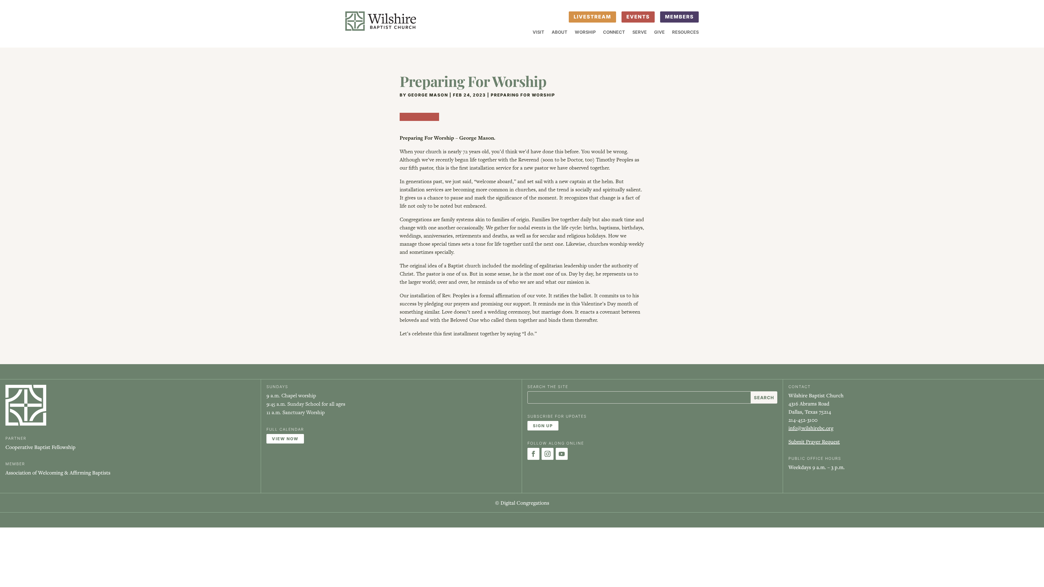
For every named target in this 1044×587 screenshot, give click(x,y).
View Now (285, 438)
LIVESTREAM (592, 17)
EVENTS (638, 17)
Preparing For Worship (523, 95)
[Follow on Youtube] (562, 454)
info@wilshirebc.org (810, 427)
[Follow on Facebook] (533, 454)
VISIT (538, 32)
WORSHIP (585, 32)
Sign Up (543, 425)
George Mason (428, 95)
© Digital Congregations (522, 502)
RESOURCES (685, 32)
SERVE (639, 32)
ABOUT (559, 32)
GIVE (659, 32)
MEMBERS (679, 17)
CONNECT (614, 32)
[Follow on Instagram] (548, 454)
